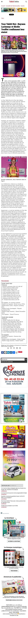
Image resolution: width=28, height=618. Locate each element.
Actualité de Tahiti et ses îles (13, 5)
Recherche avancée (7, 361)
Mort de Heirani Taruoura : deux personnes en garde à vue (13, 501)
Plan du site (14, 613)
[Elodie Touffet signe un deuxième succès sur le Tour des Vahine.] (14, 157)
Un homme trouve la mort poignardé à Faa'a (14, 493)
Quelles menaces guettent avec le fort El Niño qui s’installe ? (12, 496)
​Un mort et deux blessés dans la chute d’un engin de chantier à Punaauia (13, 488)
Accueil (3, 5)
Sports (22, 5)
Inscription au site (14, 615)
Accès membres (6, 613)
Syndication (22, 613)
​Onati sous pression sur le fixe (9, 505)
